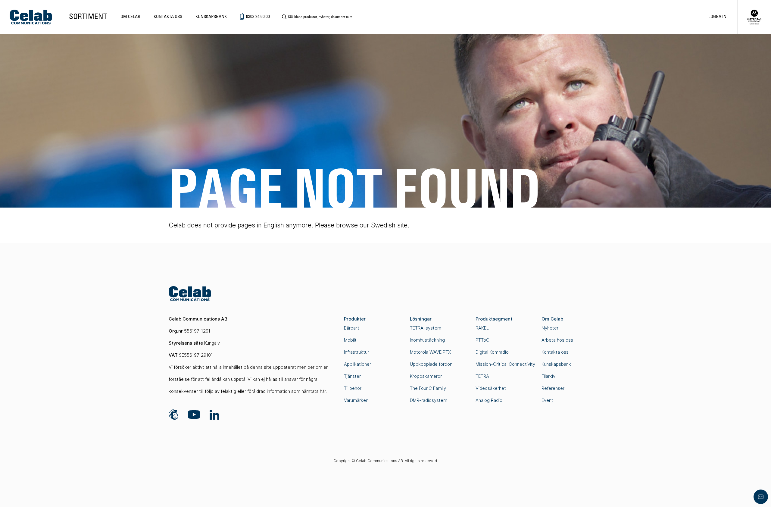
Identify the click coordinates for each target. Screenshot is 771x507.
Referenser (553, 388)
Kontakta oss (168, 17)
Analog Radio (489, 400)
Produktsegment (494, 319)
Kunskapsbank (211, 17)
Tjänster (352, 376)
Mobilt (350, 340)
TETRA (482, 376)
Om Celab (130, 17)
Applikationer (357, 364)
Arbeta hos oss (557, 340)
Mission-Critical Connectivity (505, 364)
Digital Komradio (492, 352)
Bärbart (351, 328)
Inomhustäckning (427, 340)
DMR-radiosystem (428, 400)
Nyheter (550, 328)
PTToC (482, 340)
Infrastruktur (356, 352)
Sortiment (88, 17)
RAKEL (482, 328)
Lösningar (421, 319)
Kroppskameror (426, 376)
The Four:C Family (428, 388)
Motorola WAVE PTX (430, 352)
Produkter (355, 319)
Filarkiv (548, 376)
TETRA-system (425, 328)
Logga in (717, 17)
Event (547, 400)
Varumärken (356, 400)
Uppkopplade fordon (431, 364)
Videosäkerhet (491, 388)
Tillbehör (352, 388)
